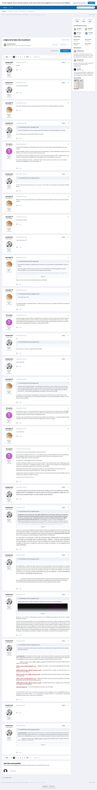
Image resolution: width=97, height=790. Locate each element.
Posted (21, 62)
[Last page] (31, 57)
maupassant (12, 44)
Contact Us (52, 786)
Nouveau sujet (54, 50)
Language (45, 786)
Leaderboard (31, 11)
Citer (20, 69)
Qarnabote (91, 32)
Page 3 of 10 (36, 56)
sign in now (34, 765)
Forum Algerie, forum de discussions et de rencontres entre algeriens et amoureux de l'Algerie (36, 3)
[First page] (4, 57)
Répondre (65, 50)
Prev (7, 56)
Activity (11, 7)
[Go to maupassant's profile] (5, 44)
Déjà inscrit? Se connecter (79, 2)
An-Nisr (79, 69)
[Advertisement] (28, 27)
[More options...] (68, 62)
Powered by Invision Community (48, 787)
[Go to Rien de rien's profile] (75, 33)
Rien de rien (80, 32)
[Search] (93, 7)
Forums (4, 11)
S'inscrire (91, 2)
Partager (55, 44)
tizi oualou (9, 144)
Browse (5, 7)
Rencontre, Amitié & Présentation (23, 45)
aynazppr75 (9, 103)
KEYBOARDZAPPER (92, 28)
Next (27, 56)
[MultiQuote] (17, 70)
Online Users (22, 11)
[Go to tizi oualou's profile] (9, 151)
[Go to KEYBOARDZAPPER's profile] (86, 29)
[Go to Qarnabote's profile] (86, 33)
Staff (16, 11)
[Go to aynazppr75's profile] (9, 110)
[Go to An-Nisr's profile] (75, 69)
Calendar (10, 11)
